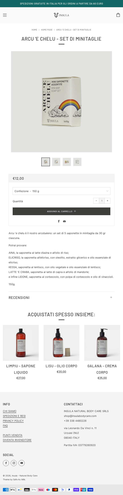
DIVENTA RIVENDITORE (17, 440)
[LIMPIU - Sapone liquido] (21, 343)
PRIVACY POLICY (13, 420)
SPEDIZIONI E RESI (14, 416)
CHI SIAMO (9, 411)
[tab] (45, 162)
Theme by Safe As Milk (14, 479)
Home (34, 30)
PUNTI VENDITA (12, 435)
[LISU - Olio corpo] (61, 343)
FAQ (5, 425)
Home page (47, 30)
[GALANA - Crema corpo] (102, 343)
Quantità (18, 201)
